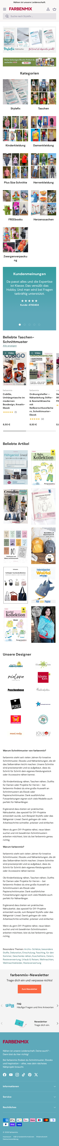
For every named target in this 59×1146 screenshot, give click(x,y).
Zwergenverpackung (15, 258)
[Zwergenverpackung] (15, 239)
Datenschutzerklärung (10, 1139)
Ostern (49, 956)
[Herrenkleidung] (43, 165)
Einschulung (28, 952)
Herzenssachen (44, 219)
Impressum (7, 1137)
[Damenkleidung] (43, 128)
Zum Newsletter (29, 989)
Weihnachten (46, 959)
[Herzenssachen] (43, 202)
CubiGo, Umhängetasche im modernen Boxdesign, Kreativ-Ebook (14, 401)
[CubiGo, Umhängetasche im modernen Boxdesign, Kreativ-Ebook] (15, 369)
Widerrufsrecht (41, 1137)
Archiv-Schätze (32, 949)
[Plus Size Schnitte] (15, 165)
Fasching (40, 952)
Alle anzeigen (10, 345)
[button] (54, 9)
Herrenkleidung (43, 182)
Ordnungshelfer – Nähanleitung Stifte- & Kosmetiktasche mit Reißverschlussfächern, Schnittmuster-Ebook (41, 404)
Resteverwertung (12, 959)
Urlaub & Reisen (30, 959)
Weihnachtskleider (12, 962)
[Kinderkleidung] (15, 128)
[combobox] (29, 16)
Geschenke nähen (22, 956)
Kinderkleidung (15, 145)
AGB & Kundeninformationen (23, 1137)
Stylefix (15, 108)
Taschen (43, 108)
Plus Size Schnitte (15, 182)
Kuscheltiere (38, 956)
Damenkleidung (43, 145)
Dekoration (15, 952)
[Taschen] (43, 91)
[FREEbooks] (15, 202)
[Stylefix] (15, 91)
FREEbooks (15, 219)
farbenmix (13, 1132)
